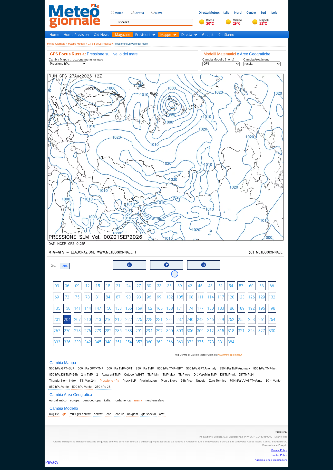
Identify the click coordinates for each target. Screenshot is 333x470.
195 (261, 308)
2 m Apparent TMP (108, 374)
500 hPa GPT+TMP (90, 368)
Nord (238, 12)
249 (220, 319)
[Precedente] (129, 265)
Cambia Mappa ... (76, 59)
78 (87, 297)
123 (241, 297)
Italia (226, 12)
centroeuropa (92, 400)
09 (77, 286)
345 (98, 342)
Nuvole (201, 380)
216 (108, 319)
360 (149, 342)
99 (159, 297)
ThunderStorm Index (62, 380)
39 (179, 286)
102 (169, 297)
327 (261, 330)
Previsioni (142, 34)
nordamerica (122, 400)
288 (128, 330)
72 (67, 297)
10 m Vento (273, 380)
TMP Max (169, 374)
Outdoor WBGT (134, 374)
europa (74, 400)
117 (220, 297)
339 (77, 342)
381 (220, 342)
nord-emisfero (155, 400)
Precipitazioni (148, 380)
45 (200, 286)
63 (261, 286)
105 (179, 297)
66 (272, 286)
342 (87, 342)
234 (169, 319)
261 (261, 319)
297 (159, 330)
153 (118, 308)
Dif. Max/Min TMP (205, 374)
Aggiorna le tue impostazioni (271, 460)
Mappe (165, 34)
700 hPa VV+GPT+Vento (246, 380)
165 (159, 308)
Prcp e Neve (169, 380)
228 (149, 319)
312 (210, 330)
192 (251, 308)
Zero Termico (217, 380)
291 (139, 330)
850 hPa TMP (145, 368)
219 (118, 319)
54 (231, 286)
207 (77, 319)
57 (241, 286)
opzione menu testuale (88, 59)
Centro (251, 12)
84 (108, 297)
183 (220, 308)
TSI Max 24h (88, 380)
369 (179, 342)
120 (231, 297)
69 (57, 297)
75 (77, 297)
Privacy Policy (279, 450)
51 (220, 286)
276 (87, 330)
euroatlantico (58, 400)
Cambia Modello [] (218, 59)
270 (67, 330)
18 (108, 286)
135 (57, 308)
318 (231, 330)
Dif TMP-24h (247, 374)
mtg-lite (54, 414)
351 (118, 342)
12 (87, 286)
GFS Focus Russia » (100, 43)
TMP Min (153, 374)
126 (251, 297)
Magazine (122, 34)
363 (159, 342)
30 (149, 286)
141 (77, 308)
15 (98, 286)
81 (98, 297)
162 (149, 308)
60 (251, 286)
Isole (274, 12)
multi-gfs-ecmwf (80, 414)
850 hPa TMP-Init (264, 368)
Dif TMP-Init (227, 374)
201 (57, 319)
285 (118, 330)
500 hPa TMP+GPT (119, 368)
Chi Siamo (226, 34)
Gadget (208, 34)
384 (231, 342)
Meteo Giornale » (57, 43)
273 (77, 330)
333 (57, 342)
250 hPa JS (102, 386)
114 (210, 297)
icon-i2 (119, 414)
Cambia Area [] (256, 59)
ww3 (162, 414)
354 (128, 342)
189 (241, 308)
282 (108, 330)
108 (190, 297)
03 (57, 286)
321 (241, 330)
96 (149, 297)
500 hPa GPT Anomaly (201, 368)
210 (87, 319)
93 (139, 297)
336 (67, 342)
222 (128, 319)
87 (118, 297)
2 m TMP (87, 374)
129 (261, 297)
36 (169, 286)
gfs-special (148, 414)
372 (190, 342)
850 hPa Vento (59, 386)
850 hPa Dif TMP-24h (63, 374)
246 (210, 319)
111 (200, 297)
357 (139, 342)
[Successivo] (203, 265)
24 (128, 286)
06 (67, 286)
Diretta (186, 34)
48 (210, 286)
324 (251, 330)
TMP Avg (184, 374)
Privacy (51, 462)
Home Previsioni (76, 34)
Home (54, 34)
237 (179, 319)
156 (128, 308)
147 (98, 308)
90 (128, 297)
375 (200, 342)
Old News (101, 34)
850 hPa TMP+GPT (170, 368)
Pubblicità (281, 431)
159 (139, 308)
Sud (263, 12)
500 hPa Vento (82, 386)
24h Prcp (187, 380)
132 (272, 297)
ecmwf (98, 414)
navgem (132, 414)
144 (87, 308)
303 (179, 330)
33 (159, 286)
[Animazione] (166, 265)
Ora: (53, 265)
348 (108, 342)
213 (98, 319)
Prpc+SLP (129, 380)
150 (108, 308)
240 (190, 319)
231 (159, 319)
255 (241, 319)
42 (190, 286)
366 (169, 342)
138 (67, 308)
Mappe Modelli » (77, 43)
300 (169, 330)
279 (98, 330)
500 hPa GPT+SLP (61, 368)
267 (57, 330)
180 (210, 308)
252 (231, 319)
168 (169, 308)
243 (200, 319)
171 (179, 308)
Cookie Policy (279, 455)
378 (210, 342)
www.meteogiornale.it (230, 354)
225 (139, 319)
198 (272, 308)
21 (118, 286)
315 (220, 330)
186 (231, 308)
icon (108, 414)
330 (272, 330)
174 (190, 308)
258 (251, 319)
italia (107, 400)
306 (190, 330)
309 (200, 330)
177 (200, 308)
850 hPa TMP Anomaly (235, 368)
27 (139, 286)
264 (272, 319)
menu (229, 59)
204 (67, 319)
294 (149, 330)
